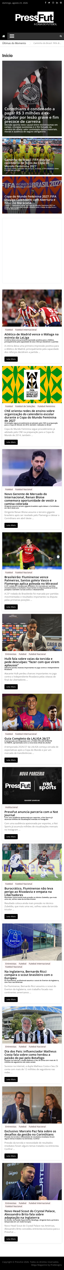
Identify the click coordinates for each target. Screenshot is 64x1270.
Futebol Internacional (26, 329)
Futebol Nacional (23, 489)
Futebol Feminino (46, 406)
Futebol (9, 329)
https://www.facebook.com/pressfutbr (45, 3)
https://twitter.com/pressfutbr (49, 3)
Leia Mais (11, 359)
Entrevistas (10, 654)
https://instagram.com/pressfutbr (53, 3)
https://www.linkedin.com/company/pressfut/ (57, 3)
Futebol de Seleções (25, 406)
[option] (47, 43)
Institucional (11, 807)
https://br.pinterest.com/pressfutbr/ (61, 3)
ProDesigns (56, 1264)
